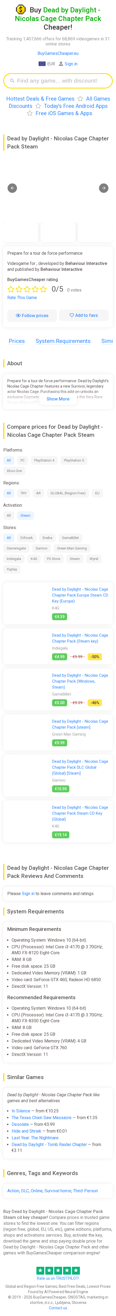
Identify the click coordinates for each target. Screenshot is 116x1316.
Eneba (47, 538)
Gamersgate (16, 548)
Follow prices (35, 315)
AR (38, 493)
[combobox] (62, 81)
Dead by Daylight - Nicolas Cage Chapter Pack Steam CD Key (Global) (80, 813)
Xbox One (14, 471)
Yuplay (12, 569)
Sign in (71, 63)
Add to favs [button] (86, 315)
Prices (17, 341)
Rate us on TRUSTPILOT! (58, 1278)
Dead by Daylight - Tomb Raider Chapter (49, 1144)
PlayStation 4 (44, 460)
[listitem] (20, 232)
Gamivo (41, 548)
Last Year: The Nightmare (35, 1137)
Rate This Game (22, 297)
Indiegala (14, 559)
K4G (34, 559)
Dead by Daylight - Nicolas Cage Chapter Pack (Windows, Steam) (80, 681)
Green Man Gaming (72, 548)
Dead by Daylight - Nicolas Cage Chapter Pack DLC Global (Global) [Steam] (80, 767)
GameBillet (70, 538)
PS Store (53, 559)
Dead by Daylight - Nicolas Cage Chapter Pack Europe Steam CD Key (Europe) (80, 595)
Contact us (58, 1308)
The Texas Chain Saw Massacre (41, 1117)
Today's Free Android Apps (76, 106)
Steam (25, 515)
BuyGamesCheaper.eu (58, 53)
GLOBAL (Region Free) (68, 493)
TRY (23, 493)
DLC (25, 1190)
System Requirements (63, 341)
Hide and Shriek (26, 1131)
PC (23, 460)
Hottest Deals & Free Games (40, 98)
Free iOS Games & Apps (64, 113)
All (9, 460)
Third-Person (85, 1190)
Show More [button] (58, 399)
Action (13, 1190)
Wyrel (94, 559)
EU (97, 493)
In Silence (21, 1110)
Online (37, 1190)
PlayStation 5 (74, 460)
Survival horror (58, 1190)
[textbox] (62, 81)
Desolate (20, 1124)
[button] (12, 188)
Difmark (27, 538)
